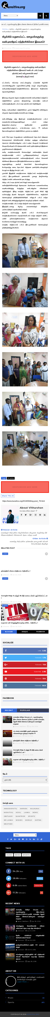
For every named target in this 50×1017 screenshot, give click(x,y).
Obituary (8, 816)
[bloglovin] (23, 839)
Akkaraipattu (10, 808)
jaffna (38, 820)
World (28, 820)
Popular (25, 710)
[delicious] (41, 839)
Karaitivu (8, 812)
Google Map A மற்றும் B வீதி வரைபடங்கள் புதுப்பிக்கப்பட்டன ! (24, 597)
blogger (9, 632)
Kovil (18, 812)
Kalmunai (34, 808)
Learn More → (23, 982)
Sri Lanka (8, 820)
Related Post (8, 548)
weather (8, 824)
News (35, 812)
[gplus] (15, 839)
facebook (40, 632)
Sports (31, 816)
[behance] (33, 839)
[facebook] (8, 839)
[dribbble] (26, 839)
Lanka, (27, 48)
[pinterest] (19, 839)
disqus (25, 632)
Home (4, 29)
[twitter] (11, 839)
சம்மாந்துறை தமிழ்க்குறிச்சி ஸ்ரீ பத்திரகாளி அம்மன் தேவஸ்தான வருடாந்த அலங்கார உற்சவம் (30, 956)
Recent (9, 710)
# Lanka (11, 478)
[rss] (30, 839)
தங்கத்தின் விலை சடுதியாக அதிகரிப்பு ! (15, 571)
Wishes (19, 820)
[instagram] (38, 839)
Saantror (20, 816)
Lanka (11, 29)
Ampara (23, 808)
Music (9, 855)
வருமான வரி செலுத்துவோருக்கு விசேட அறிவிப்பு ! (19, 623)
